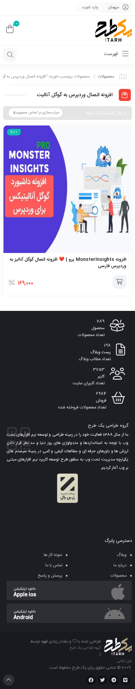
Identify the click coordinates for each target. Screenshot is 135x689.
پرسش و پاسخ (50, 575)
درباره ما (120, 565)
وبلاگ (122, 554)
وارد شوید (90, 7)
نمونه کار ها (53, 554)
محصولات (106, 76)
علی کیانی (124, 661)
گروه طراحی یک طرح (85, 648)
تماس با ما (53, 565)
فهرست (111, 54)
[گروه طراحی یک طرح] (113, 30)
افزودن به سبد (119, 282)
